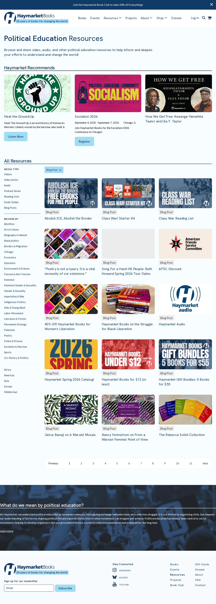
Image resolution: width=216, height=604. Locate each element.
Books (82, 18)
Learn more (6, 530)
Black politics (11, 240)
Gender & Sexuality (14, 290)
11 (191, 463)
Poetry (8, 335)
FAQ (198, 580)
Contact (200, 585)
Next (205, 463)
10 (177, 463)
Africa (7, 369)
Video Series (11, 179)
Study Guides (11, 202)
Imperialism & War (14, 296)
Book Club (177, 585)
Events (95, 18)
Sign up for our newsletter (21, 581)
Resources (111, 18)
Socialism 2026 (86, 116)
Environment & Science (17, 268)
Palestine (9, 329)
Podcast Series (12, 190)
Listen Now (15, 136)
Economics (10, 257)
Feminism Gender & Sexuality (20, 285)
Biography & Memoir (15, 235)
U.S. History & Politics (16, 357)
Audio (7, 185)
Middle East (10, 391)
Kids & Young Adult (14, 307)
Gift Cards (202, 564)
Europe (8, 386)
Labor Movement (13, 313)
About (199, 574)
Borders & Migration (15, 246)
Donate (176, 18)
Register (84, 141)
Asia (6, 380)
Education (9, 262)
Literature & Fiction (15, 318)
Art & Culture (11, 229)
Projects (131, 18)
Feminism (9, 279)
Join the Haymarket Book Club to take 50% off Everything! (108, 4)
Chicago (8, 251)
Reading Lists (11, 196)
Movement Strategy (15, 324)
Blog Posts (10, 207)
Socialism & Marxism (15, 346)
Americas (9, 375)
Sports (7, 352)
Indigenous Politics (15, 302)
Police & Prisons (13, 341)
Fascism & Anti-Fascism (17, 274)
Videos (8, 174)
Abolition (9, 223)
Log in (195, 18)
